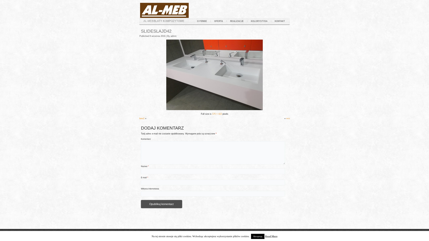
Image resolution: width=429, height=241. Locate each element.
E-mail (144, 177)
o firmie (202, 21)
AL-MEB (148, 21)
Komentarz (146, 139)
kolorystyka (259, 21)
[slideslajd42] (214, 109)
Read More (271, 236)
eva (288, 118)
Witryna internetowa (150, 189)
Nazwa (145, 166)
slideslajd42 (156, 31)
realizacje (237, 21)
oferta (218, 21)
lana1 (141, 118)
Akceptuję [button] (257, 236)
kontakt (280, 21)
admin (173, 36)
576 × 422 (217, 114)
